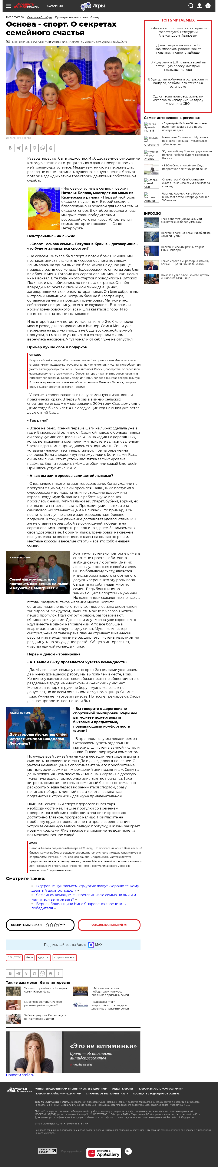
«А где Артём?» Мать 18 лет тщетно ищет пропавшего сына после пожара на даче (185, 127)
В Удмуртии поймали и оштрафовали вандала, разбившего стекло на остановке (178, 83)
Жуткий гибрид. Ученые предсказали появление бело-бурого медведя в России (187, 155)
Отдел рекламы (122, 1088)
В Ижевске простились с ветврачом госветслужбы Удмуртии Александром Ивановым (178, 32)
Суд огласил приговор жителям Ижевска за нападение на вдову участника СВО (178, 100)
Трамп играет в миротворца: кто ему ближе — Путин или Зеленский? (185, 263)
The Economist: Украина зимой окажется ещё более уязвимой (181, 220)
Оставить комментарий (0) (109, 925)
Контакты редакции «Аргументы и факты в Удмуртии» (71, 1088)
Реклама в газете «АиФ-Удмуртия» (160, 1088)
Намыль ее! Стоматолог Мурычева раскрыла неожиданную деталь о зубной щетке (185, 141)
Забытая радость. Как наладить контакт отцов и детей (45, 1017)
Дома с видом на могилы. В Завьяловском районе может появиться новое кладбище (178, 49)
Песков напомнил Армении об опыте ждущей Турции (186, 234)
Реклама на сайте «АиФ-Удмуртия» (58, 1093)
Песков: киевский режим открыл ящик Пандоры (183, 249)
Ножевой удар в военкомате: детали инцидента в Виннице (185, 277)
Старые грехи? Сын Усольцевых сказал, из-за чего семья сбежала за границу (186, 183)
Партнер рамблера (71, 1151)
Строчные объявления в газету (107, 1093)
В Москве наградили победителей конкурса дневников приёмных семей (110, 992)
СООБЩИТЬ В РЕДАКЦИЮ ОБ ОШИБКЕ (156, 1093)
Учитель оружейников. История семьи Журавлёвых (45, 990)
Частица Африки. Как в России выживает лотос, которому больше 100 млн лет (185, 197)
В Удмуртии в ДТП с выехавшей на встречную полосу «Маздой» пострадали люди (178, 66)
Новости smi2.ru (20, 1075)
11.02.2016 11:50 (15, 17)
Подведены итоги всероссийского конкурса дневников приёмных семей (110, 1005)
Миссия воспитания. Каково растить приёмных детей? (43, 1003)
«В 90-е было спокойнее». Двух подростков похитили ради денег (184, 167)
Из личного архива (18, 137)
